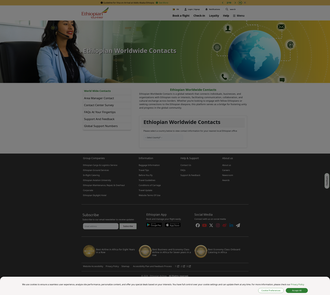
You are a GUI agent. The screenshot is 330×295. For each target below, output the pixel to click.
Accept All (297, 290)
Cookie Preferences (270, 290)
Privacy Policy (297, 284)
